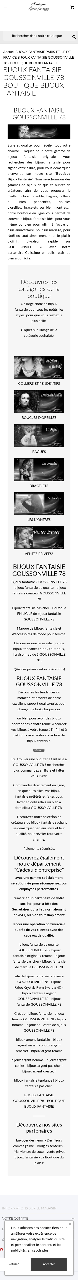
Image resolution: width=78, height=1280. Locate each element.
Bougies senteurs (50, 1146)
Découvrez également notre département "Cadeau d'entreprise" (39, 864)
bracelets (31, 207)
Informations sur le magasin (29, 1208)
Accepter (49, 1264)
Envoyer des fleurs (30, 1140)
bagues (51, 196)
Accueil (9, 52)
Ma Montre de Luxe (29, 1151)
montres (60, 207)
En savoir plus (38, 1250)
